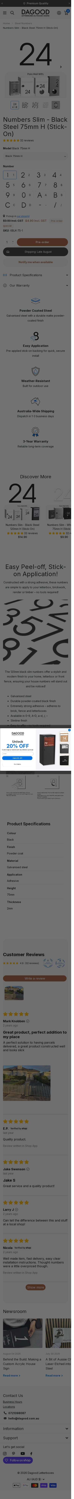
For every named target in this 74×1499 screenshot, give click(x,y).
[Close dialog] (69, 730)
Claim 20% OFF (17, 758)
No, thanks (17, 764)
